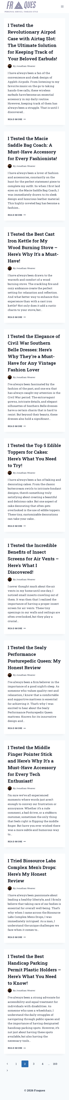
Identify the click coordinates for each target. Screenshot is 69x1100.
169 (55, 1064)
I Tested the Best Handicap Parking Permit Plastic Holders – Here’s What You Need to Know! (34, 969)
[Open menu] (62, 6)
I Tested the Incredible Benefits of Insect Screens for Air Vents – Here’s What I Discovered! (33, 558)
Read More (17, 119)
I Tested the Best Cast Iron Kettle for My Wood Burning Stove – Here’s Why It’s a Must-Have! (33, 247)
